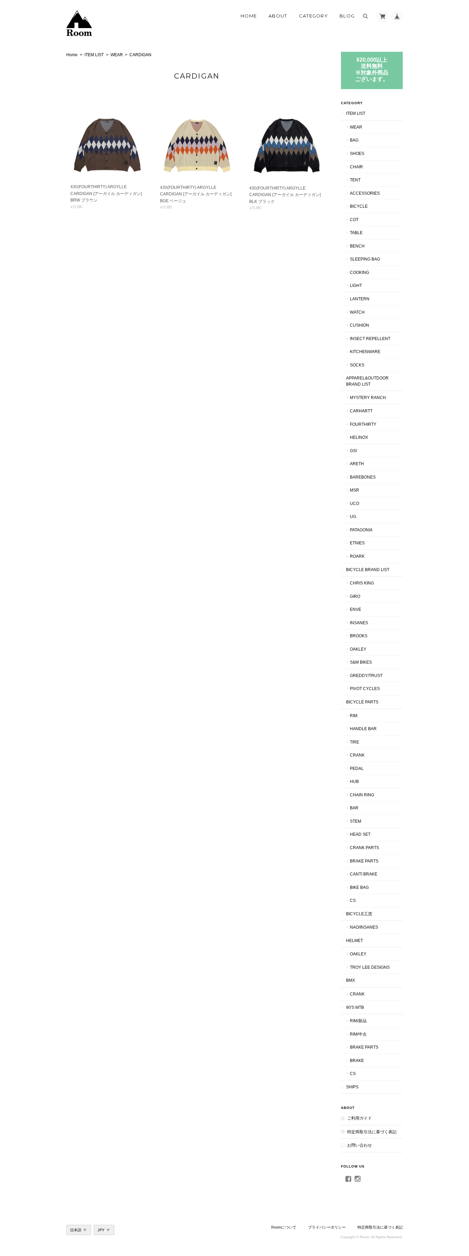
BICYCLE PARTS (362, 702)
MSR (354, 490)
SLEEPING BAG (365, 259)
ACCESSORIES (365, 193)
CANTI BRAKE (363, 874)
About (277, 16)
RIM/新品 (358, 1020)
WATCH (357, 312)
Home (249, 16)
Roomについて (283, 1227)
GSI (353, 450)
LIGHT (356, 285)
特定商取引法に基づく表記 (372, 1132)
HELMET (354, 940)
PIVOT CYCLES (365, 688)
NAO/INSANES (364, 927)
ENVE (355, 609)
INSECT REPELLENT (370, 338)
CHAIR (356, 167)
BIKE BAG (359, 887)
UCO (354, 503)
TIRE (354, 742)
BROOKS (358, 635)
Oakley (358, 649)
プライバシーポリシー (327, 1227)
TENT (355, 180)
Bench (357, 246)
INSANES (359, 622)
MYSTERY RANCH (368, 397)
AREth (357, 463)
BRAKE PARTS (364, 861)
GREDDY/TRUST (366, 675)
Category (313, 16)
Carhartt (361, 411)
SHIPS (352, 1087)
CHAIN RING (362, 795)
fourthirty (363, 424)
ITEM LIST (94, 54)
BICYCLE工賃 (359, 913)
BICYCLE (359, 206)
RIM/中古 (358, 1034)
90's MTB (355, 1007)
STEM (355, 821)
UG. (353, 516)
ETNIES (357, 543)
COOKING (359, 272)
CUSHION (359, 325)
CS (353, 900)
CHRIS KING (362, 583)
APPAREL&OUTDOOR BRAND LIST (367, 381)
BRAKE (357, 1060)
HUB (354, 781)
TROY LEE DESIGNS (370, 967)
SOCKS (357, 365)
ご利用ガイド (359, 1118)
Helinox (359, 437)
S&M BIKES (361, 662)
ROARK (357, 556)
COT (354, 219)
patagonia (361, 530)
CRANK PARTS (364, 847)
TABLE (356, 232)
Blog (347, 16)
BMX (350, 980)
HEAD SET (360, 834)
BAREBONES (363, 477)
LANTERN (359, 299)
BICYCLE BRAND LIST (367, 569)
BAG (354, 140)
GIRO (355, 596)
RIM (353, 715)
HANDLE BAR (363, 728)
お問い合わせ (359, 1145)
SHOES (357, 153)
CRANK (357, 755)
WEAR (117, 54)
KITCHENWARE (365, 351)
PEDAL (357, 768)
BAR (354, 808)
